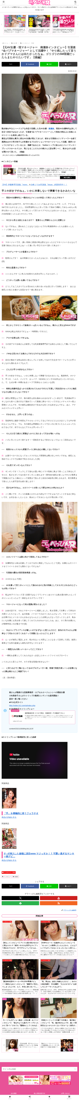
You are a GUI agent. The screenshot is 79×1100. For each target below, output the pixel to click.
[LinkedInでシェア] (39, 755)
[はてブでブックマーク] (48, 750)
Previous (2, 25)
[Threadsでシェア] (30, 750)
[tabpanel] (15, 24)
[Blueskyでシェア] (48, 744)
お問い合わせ (65, 1093)
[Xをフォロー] (20, 898)
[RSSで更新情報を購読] (58, 903)
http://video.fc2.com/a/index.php (22, 706)
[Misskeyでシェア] (65, 744)
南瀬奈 (51, 129)
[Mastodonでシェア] (30, 744)
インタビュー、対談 (9, 872)
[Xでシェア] (13, 744)
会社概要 (14, 1093)
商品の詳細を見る (9, 817)
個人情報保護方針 (39, 1093)
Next (77, 25)
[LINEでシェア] (65, 750)
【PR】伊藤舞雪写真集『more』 (15, 185)
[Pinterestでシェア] (21, 755)
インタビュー (7, 876)
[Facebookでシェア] (13, 750)
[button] (68, 64)
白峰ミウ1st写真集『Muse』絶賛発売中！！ (49, 185)
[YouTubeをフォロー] (58, 898)
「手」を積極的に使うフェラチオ (21, 813)
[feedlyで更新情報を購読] (20, 903)
